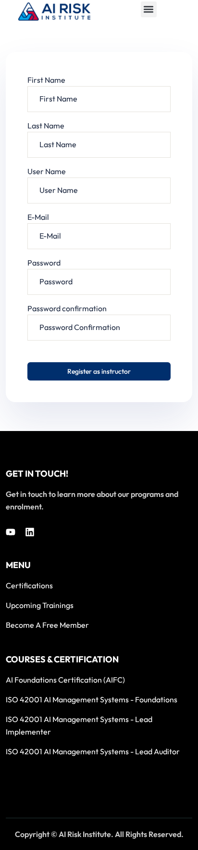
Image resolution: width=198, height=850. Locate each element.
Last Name (45, 125)
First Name (46, 80)
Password (44, 262)
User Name (46, 171)
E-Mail (38, 217)
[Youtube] (10, 532)
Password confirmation (67, 308)
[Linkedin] (30, 532)
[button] (149, 9)
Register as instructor (99, 371)
